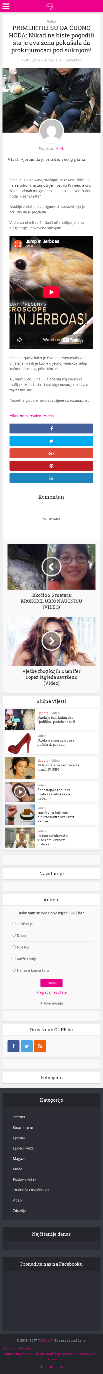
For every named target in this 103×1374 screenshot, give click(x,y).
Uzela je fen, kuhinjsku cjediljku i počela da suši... (57, 719)
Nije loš (23, 947)
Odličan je (25, 923)
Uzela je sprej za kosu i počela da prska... (56, 742)
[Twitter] (27, 1046)
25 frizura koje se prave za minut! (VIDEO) (58, 767)
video (36, 415)
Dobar (22, 935)
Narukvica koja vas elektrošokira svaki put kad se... (56, 816)
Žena (50, 415)
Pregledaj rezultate (51, 992)
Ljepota (43, 713)
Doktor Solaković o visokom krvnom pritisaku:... (53, 839)
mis (25, 415)
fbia (15, 415)
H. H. (58, 60)
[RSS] (40, 1046)
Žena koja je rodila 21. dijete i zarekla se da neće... (54, 794)
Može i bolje (27, 958)
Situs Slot (9, 1348)
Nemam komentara (33, 970)
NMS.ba (45, 1340)
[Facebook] (14, 1046)
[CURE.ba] (49, 6)
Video (51, 21)
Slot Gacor (27, 1348)
